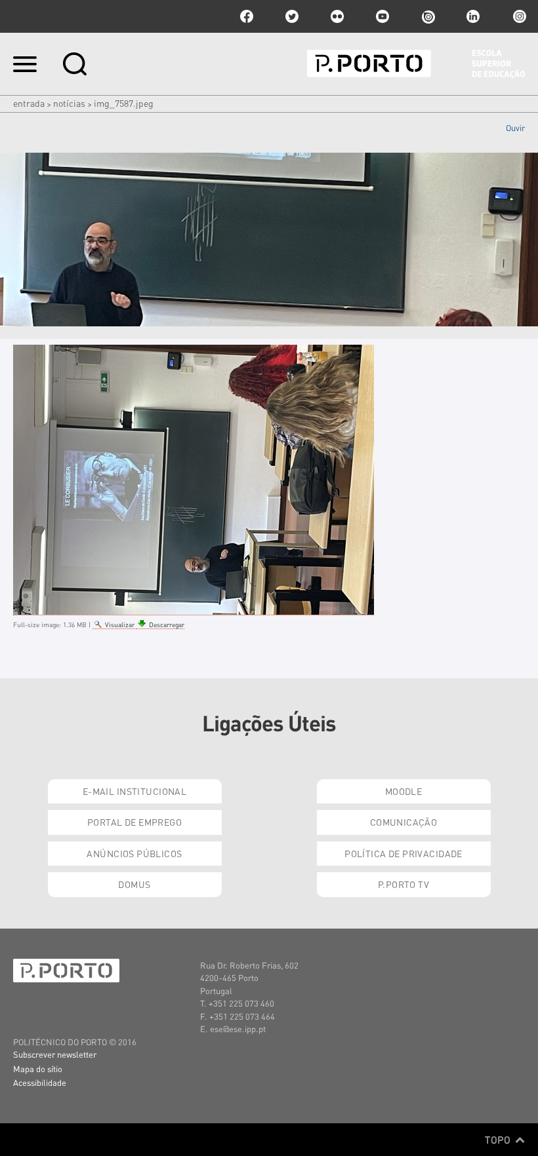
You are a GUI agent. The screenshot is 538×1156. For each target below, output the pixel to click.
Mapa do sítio (37, 1068)
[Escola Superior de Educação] (416, 64)
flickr (337, 16)
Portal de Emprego (134, 822)
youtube (382, 16)
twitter (292, 16)
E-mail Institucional (134, 791)
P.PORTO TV (403, 884)
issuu (427, 16)
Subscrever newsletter (54, 1054)
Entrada (29, 103)
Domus (134, 884)
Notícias (69, 103)
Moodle (404, 791)
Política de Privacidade (403, 853)
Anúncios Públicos (134, 853)
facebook (246, 16)
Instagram (518, 16)
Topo (499, 1139)
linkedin (473, 16)
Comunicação (404, 822)
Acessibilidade (39, 1082)
